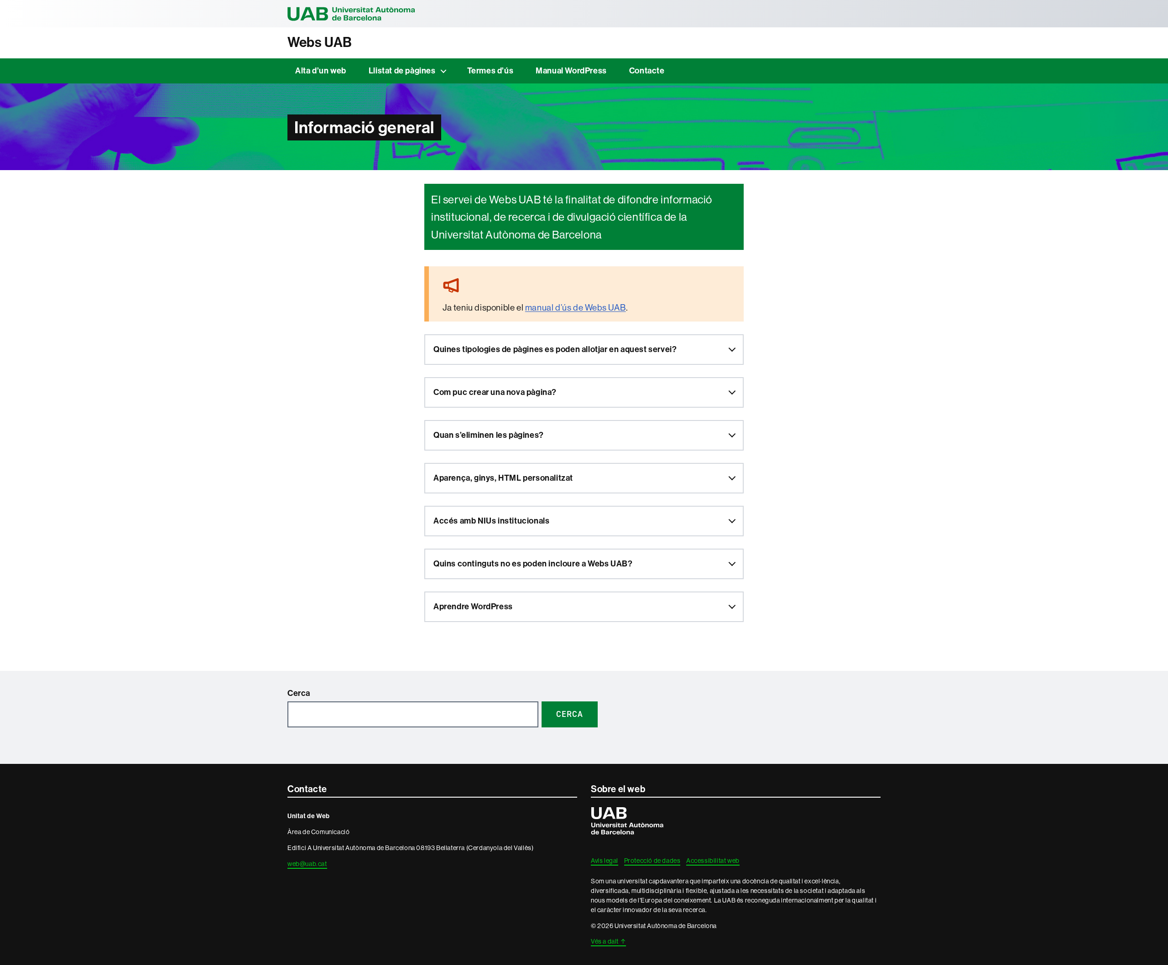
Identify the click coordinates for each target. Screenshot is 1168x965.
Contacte (647, 71)
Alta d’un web (320, 71)
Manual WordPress (571, 71)
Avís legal (604, 860)
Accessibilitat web (713, 860)
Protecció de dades (652, 860)
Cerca (298, 693)
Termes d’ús (490, 71)
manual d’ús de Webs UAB (575, 307)
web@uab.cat (307, 864)
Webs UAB (319, 42)
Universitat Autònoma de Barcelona (351, 13)
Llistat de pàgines (402, 71)
